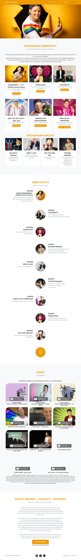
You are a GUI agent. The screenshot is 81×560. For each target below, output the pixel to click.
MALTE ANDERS (11, 2)
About (60, 2)
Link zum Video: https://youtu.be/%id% (49, 483)
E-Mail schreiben (40, 542)
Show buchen (16, 93)
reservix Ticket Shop (40, 125)
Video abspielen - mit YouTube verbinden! (18, 399)
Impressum (73, 555)
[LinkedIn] (44, 555)
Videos (66, 2)
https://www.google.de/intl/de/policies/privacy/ (33, 483)
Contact (72, 2)
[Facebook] (40, 555)
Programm (52, 2)
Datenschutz (66, 555)
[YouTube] (36, 555)
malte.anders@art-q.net (43, 545)
